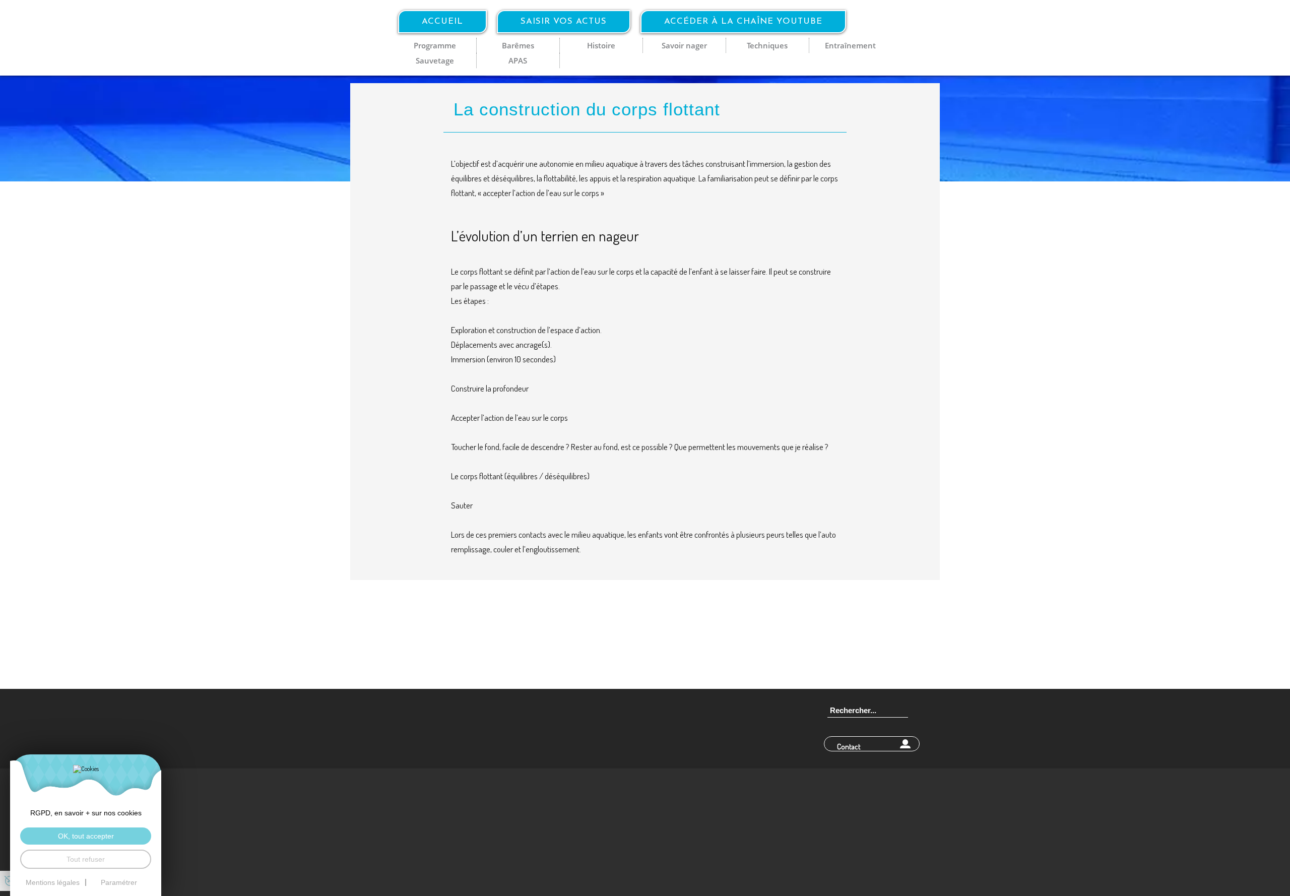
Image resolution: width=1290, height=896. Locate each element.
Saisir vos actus (564, 21)
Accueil (442, 21)
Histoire (601, 45)
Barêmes (518, 45)
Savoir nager (684, 45)
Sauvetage (435, 60)
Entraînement (850, 45)
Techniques (767, 45)
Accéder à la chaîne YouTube (743, 21)
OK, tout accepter (86, 836)
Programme (435, 45)
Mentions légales (53, 882)
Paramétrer (119, 882)
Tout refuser (86, 859)
